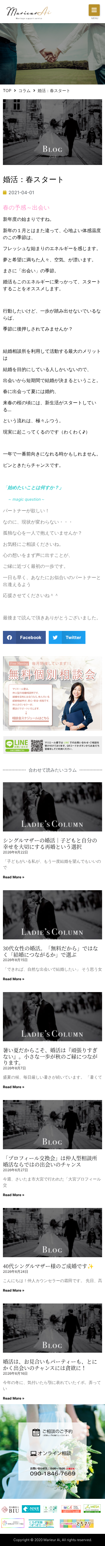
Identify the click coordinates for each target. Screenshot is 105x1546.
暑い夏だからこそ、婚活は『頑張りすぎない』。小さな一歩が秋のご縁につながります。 (50, 1056)
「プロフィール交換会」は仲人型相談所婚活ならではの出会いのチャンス (50, 1161)
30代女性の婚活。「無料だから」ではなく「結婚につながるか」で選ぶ (50, 951)
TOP (7, 90)
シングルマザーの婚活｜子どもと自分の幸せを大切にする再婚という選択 (50, 843)
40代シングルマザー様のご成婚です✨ (48, 1266)
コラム (24, 90)
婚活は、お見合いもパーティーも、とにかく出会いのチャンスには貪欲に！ (50, 1364)
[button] (94, 10)
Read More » (13, 877)
